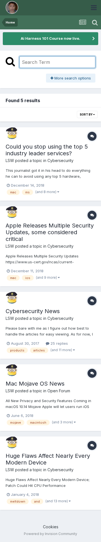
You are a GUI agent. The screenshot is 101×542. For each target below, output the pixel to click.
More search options (72, 78)
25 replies (58, 343)
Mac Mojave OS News (35, 383)
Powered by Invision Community (50, 534)
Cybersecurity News (33, 311)
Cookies (50, 526)
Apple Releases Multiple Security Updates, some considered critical (50, 232)
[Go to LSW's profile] (12, 133)
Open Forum (58, 390)
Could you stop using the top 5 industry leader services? (47, 150)
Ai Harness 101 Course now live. (50, 38)
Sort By (86, 114)
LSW (10, 160)
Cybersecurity (60, 160)
